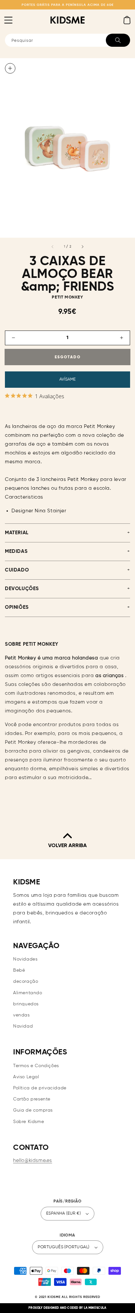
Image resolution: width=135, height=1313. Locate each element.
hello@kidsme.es (32, 1160)
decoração (25, 981)
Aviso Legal (26, 1077)
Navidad (23, 1026)
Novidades (25, 959)
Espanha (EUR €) (63, 1213)
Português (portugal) (63, 1247)
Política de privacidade (40, 1088)
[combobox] (67, 40)
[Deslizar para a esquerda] (53, 246)
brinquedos (26, 1004)
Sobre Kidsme (28, 1121)
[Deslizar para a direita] (82, 246)
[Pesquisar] (118, 40)
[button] (8, 20)
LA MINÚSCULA (95, 1307)
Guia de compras (33, 1110)
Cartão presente (31, 1099)
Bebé (19, 970)
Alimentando (27, 993)
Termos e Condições (36, 1066)
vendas (21, 1015)
